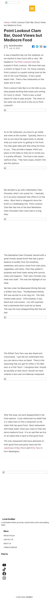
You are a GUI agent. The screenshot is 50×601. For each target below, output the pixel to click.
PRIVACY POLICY (9, 536)
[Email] (41, 46)
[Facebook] (33, 46)
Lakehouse (9, 448)
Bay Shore (21, 448)
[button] (32, 8)
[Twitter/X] (37, 46)
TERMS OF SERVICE (10, 547)
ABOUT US (7, 543)
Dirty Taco (35, 448)
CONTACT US (8, 539)
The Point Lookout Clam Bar (27, 62)
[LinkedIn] (45, 46)
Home (6, 22)
